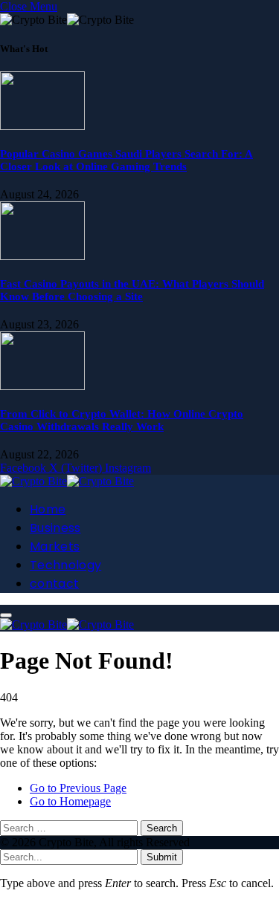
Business (55, 527)
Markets (55, 546)
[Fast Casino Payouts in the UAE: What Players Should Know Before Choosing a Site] (42, 256)
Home (47, 509)
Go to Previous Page (78, 788)
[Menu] (6, 615)
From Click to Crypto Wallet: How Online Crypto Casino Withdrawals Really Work (121, 420)
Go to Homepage (70, 801)
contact (54, 583)
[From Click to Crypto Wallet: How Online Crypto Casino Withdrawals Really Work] (42, 386)
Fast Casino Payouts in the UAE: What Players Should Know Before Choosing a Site (132, 290)
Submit (162, 857)
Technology (65, 565)
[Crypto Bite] (67, 481)
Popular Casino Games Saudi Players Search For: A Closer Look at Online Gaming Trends (126, 160)
